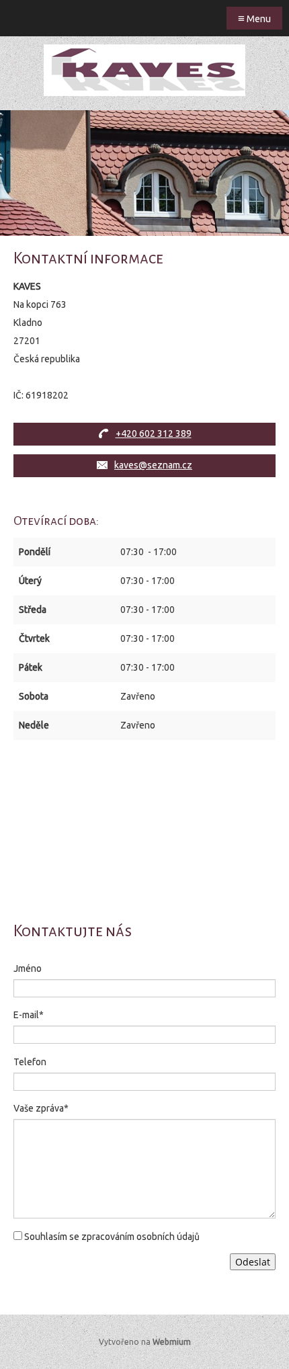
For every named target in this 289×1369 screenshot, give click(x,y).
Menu (254, 17)
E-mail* (28, 1014)
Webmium (172, 1341)
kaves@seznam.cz (153, 465)
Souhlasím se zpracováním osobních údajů (112, 1236)
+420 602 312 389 (154, 433)
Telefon (29, 1061)
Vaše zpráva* (41, 1108)
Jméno (27, 968)
